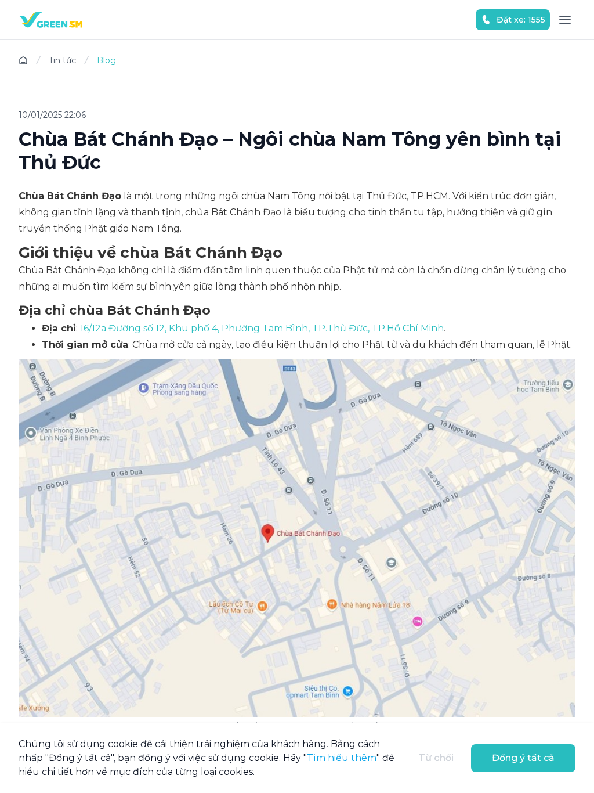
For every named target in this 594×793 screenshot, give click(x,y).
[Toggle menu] (565, 19)
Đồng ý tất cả (523, 757)
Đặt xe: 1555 (521, 20)
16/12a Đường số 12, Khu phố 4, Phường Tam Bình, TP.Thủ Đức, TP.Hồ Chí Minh (262, 328)
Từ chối (436, 757)
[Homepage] (50, 19)
